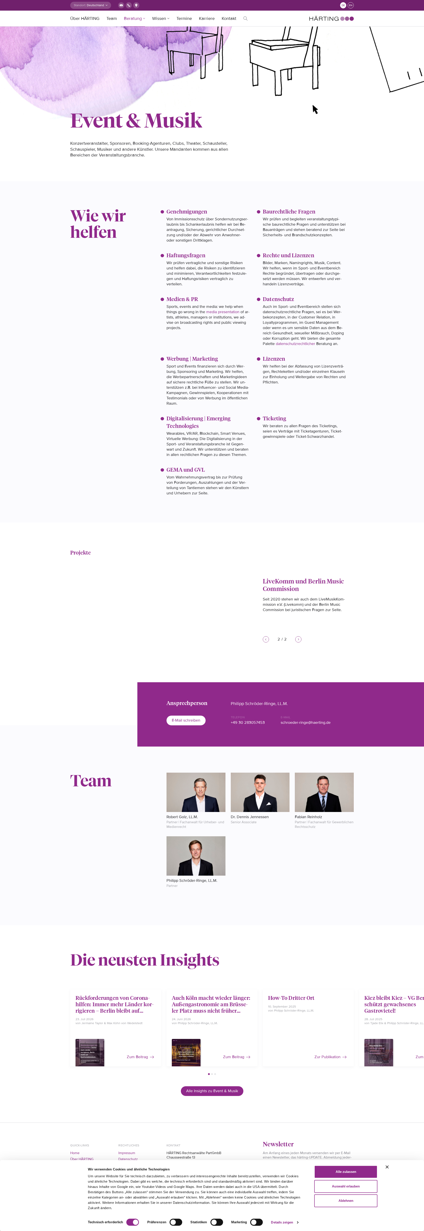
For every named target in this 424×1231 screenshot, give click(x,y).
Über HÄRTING (84, 18)
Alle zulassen (346, 1172)
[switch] (176, 1222)
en (350, 5)
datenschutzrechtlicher (295, 343)
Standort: (80, 5)
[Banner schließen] (387, 1166)
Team (111, 18)
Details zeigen (282, 1222)
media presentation (222, 311)
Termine (184, 18)
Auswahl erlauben (346, 1186)
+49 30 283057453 (248, 722)
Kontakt (229, 18)
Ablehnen (346, 1200)
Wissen (159, 18)
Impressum (126, 1153)
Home (75, 1153)
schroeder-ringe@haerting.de (306, 722)
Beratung (133, 18)
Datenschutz (128, 1159)
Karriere (207, 18)
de (343, 5)
